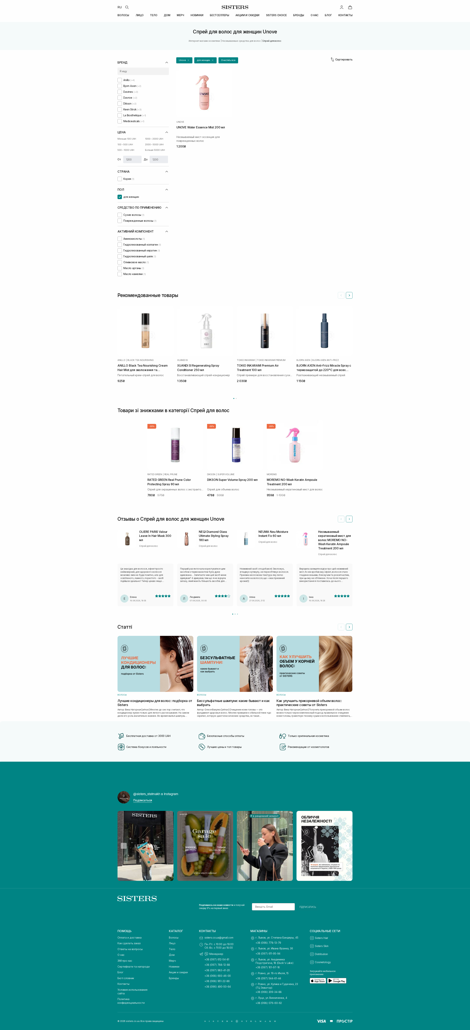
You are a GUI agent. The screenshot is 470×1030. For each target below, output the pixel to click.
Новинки (174, 966)
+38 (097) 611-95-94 (268, 953)
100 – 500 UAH (125, 144)
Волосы (173, 937)
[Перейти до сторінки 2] (236, 398)
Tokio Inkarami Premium (271, 360)
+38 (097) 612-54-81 (217, 959)
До (146, 159)
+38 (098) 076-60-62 (269, 1002)
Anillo (121, 360)
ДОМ (167, 15)
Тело (172, 949)
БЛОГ (328, 15)
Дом (172, 954)
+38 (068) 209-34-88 (269, 991)
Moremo (272, 474)
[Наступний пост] (346, 846)
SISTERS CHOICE (276, 15)
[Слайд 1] (232, 614)
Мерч (172, 960)
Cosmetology (323, 962)
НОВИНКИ (197, 15)
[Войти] (341, 7)
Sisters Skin (321, 946)
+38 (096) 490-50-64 (218, 986)
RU (120, 7)
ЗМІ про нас (125, 960)
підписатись (307, 907)
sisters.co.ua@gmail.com (219, 937)
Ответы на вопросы (130, 949)
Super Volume (226, 474)
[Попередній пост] (124, 846)
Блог (120, 972)
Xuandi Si (182, 360)
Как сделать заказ (129, 943)
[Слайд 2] (235, 614)
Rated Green (154, 474)
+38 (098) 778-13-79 (268, 942)
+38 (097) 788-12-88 (217, 964)
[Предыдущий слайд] (341, 295)
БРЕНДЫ (298, 15)
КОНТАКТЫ (345, 15)
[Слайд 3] (237, 614)
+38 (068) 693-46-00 (218, 975)
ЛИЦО (140, 15)
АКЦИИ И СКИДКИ (247, 15)
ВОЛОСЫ (123, 15)
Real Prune (171, 474)
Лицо (172, 943)
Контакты (123, 983)
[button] (184, 60)
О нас (121, 954)
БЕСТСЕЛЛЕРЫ (219, 15)
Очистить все (228, 60)
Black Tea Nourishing (140, 360)
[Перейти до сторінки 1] (233, 398)
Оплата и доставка (130, 937)
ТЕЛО (153, 15)
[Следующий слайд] (349, 295)
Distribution (321, 954)
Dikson (211, 474)
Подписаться (142, 800)
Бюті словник (126, 978)
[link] (350, 7)
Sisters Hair (321, 937)
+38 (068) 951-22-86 (217, 981)
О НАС (314, 15)
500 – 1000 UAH (126, 150)
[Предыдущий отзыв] (341, 519)
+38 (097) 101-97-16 (268, 967)
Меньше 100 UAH (127, 138)
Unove (180, 122)
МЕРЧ (180, 15)
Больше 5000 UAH (155, 150)
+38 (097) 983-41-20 (217, 970)
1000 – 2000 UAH (154, 138)
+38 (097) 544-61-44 (268, 978)
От (119, 159)
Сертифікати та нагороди (134, 966)
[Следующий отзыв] (349, 519)
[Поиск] (126, 7)
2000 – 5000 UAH (154, 144)
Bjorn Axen (303, 360)
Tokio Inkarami (246, 360)
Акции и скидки (178, 972)
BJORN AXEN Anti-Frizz (325, 360)
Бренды (174, 978)
